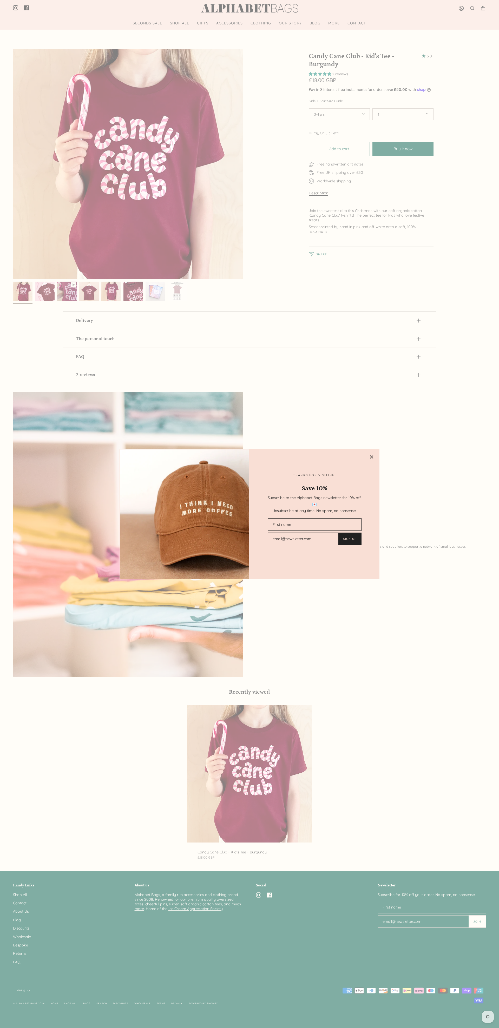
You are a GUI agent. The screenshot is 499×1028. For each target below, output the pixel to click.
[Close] (371, 457)
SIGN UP (349, 539)
